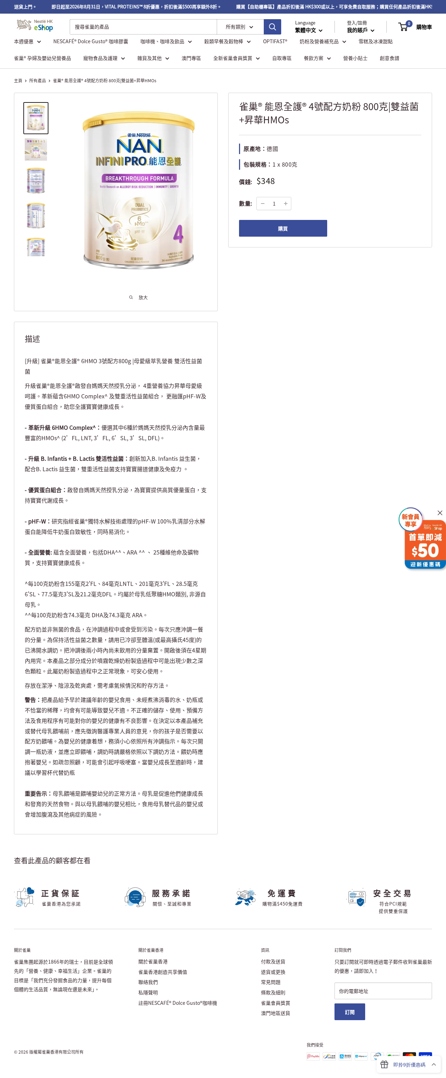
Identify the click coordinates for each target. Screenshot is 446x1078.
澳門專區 (191, 57)
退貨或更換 (273, 971)
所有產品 (37, 80)
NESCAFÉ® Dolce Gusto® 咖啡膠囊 (90, 41)
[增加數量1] (286, 203)
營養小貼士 (355, 57)
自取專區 (282, 57)
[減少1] (263, 203)
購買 (283, 228)
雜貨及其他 (149, 57)
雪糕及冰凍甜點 (376, 41)
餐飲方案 (313, 57)
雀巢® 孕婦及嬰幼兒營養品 (42, 57)
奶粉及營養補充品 (319, 41)
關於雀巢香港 (153, 961)
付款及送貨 (273, 961)
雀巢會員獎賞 (275, 1002)
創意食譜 (389, 57)
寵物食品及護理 (100, 57)
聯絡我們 (148, 981)
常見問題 (270, 981)
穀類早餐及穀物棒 (223, 41)
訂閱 (350, 1011)
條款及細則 (273, 992)
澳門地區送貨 (275, 1012)
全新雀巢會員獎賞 (232, 57)
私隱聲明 (148, 992)
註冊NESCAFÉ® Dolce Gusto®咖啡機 (177, 1002)
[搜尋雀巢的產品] (272, 27)
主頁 (18, 80)
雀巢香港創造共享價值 (162, 971)
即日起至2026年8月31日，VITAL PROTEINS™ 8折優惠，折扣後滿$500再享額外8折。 (128, 6)
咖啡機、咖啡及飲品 (162, 41)
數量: (245, 203)
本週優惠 (23, 41)
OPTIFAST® (275, 41)
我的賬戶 (358, 30)
